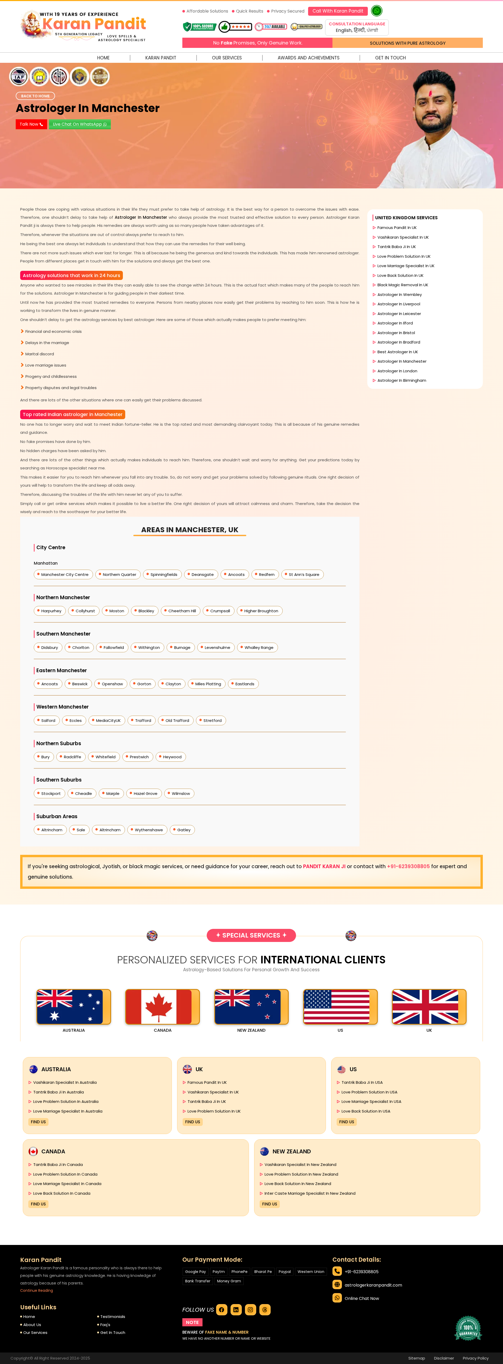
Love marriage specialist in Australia (67, 1111)
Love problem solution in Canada (65, 1174)
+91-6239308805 (409, 866)
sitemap (416, 1358)
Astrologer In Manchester (88, 108)
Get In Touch (390, 58)
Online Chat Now (362, 1298)
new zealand (251, 1030)
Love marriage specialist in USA (371, 1101)
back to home (35, 96)
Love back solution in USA (366, 1111)
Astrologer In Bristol (396, 332)
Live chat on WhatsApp (78, 124)
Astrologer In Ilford (395, 323)
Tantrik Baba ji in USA (362, 1082)
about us (32, 1324)
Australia (74, 1030)
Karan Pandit (160, 58)
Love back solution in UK (401, 275)
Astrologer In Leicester (399, 313)
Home (103, 58)
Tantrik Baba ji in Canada (58, 1164)
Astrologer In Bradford (399, 342)
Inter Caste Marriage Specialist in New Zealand (310, 1193)
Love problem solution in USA (369, 1092)
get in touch (112, 1332)
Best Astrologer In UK (398, 352)
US (340, 1030)
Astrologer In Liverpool (399, 304)
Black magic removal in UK (403, 285)
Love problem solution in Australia (66, 1101)
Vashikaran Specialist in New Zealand (300, 1164)
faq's (105, 1324)
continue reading (36, 1290)
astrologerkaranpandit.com (373, 1285)
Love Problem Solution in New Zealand (301, 1174)
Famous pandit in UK (397, 227)
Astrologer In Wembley (400, 294)
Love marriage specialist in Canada (67, 1183)
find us (38, 1122)
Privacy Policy (476, 1358)
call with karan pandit (338, 11)
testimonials (112, 1316)
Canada (163, 1030)
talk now (29, 124)
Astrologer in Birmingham (402, 380)
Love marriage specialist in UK (406, 265)
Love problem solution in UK (404, 256)
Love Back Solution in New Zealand (298, 1183)
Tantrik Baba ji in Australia (58, 1092)
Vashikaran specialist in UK (403, 237)
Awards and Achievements (309, 58)
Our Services (227, 58)
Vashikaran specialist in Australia (65, 1082)
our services (35, 1332)
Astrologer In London (397, 371)
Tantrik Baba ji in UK (397, 246)
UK (429, 1030)
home (29, 1316)
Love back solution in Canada (61, 1193)
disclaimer (444, 1358)
